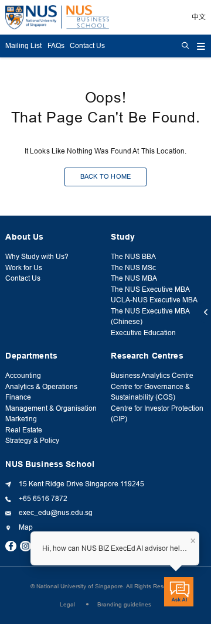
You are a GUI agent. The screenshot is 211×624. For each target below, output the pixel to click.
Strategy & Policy (32, 441)
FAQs (55, 46)
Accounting (23, 375)
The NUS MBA (134, 278)
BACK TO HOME (105, 176)
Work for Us (23, 268)
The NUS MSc (133, 268)
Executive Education (143, 333)
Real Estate (23, 430)
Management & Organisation (51, 408)
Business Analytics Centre (152, 375)
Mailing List (23, 46)
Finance (18, 397)
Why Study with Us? (37, 257)
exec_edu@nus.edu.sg (56, 513)
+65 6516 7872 (43, 499)
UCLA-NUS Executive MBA (154, 300)
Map (26, 527)
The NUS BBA (133, 257)
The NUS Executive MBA (150, 289)
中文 (199, 17)
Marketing (21, 419)
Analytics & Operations (41, 387)
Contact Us (87, 46)
